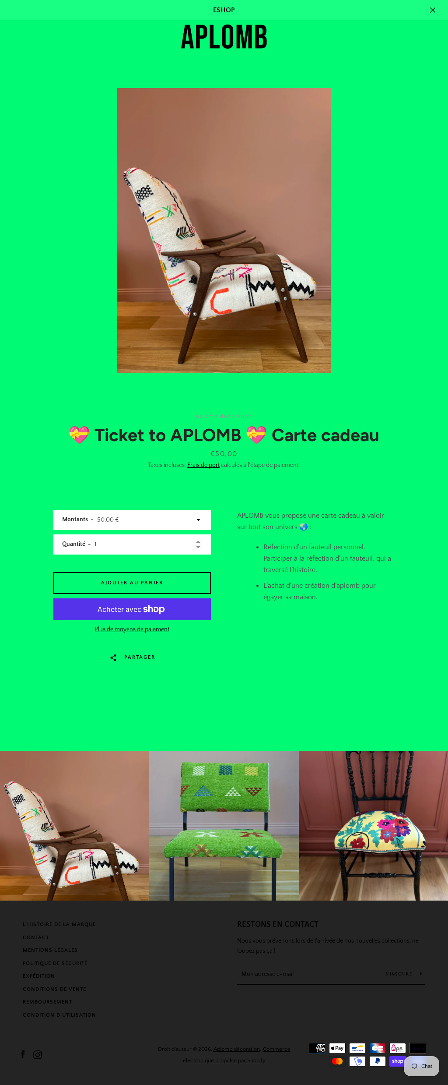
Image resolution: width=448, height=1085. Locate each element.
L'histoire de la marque (59, 924)
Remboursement (47, 1002)
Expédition (39, 976)
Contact (36, 937)
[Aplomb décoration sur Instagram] (37, 1054)
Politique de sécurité (55, 963)
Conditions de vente (54, 989)
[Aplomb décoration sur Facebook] (22, 1054)
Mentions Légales (50, 950)
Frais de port (203, 465)
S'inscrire (399, 974)
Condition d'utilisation (59, 1015)
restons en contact (277, 924)
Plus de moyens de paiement (132, 629)
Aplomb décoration (237, 1049)
